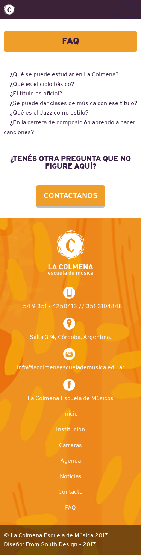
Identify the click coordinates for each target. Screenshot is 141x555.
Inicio (70, 413)
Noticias (71, 476)
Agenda (70, 460)
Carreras (70, 445)
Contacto (70, 492)
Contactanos (70, 195)
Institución (70, 429)
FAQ (70, 507)
